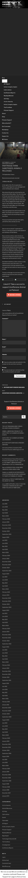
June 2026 (5, 507)
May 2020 (5, 729)
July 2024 (4, 577)
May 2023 (5, 619)
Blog (3, 77)
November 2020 (6, 710)
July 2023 (4, 613)
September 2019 (6, 753)
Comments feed (6, 863)
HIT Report (7, 84)
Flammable (5, 820)
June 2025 (5, 543)
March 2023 (5, 625)
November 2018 (6, 777)
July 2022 (4, 650)
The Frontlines (8, 107)
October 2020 (6, 714)
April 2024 (5, 586)
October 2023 (6, 604)
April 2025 (5, 549)
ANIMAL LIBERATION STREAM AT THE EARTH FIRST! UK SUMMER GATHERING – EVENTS (13, 433)
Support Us (5, 136)
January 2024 (5, 595)
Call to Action (7, 90)
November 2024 (6, 564)
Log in (3, 857)
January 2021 (5, 704)
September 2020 (6, 717)
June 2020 (5, 726)
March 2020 (5, 735)
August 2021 (5, 683)
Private (4, 367)
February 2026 (6, 519)
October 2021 (5, 677)
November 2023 (6, 601)
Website (4, 354)
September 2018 (6, 781)
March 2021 (5, 698)
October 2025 (6, 531)
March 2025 (5, 552)
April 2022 (5, 659)
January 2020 (5, 741)
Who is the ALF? (6, 123)
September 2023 (6, 607)
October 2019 (5, 750)
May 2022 (4, 656)
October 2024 (6, 567)
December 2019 (6, 744)
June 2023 (5, 616)
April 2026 (5, 513)
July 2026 (4, 503)
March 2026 (5, 516)
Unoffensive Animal (9, 3)
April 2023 (5, 622)
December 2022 (6, 634)
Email (4, 347)
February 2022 (6, 665)
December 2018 (6, 774)
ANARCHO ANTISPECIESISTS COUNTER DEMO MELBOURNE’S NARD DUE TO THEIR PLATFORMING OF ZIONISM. (13, 474)
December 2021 (6, 671)
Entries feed (5, 860)
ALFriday (6, 98)
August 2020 (5, 720)
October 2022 (6, 640)
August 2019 (5, 756)
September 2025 (6, 534)
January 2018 (5, 790)
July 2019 (4, 759)
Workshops (5, 129)
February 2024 (6, 592)
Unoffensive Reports (9, 93)
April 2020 (5, 732)
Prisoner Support (9, 110)
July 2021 (4, 686)
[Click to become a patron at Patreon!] (14, 297)
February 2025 (6, 555)
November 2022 (6, 637)
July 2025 (4, 540)
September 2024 (6, 570)
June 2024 (5, 580)
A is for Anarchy (8, 101)
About (4, 113)
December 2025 (6, 525)
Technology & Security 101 (9, 839)
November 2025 (6, 528)
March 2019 (5, 765)
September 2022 (6, 644)
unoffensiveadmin (8, 163)
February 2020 (6, 738)
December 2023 (6, 598)
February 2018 (6, 787)
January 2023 (5, 631)
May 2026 (5, 510)
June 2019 (5, 762)
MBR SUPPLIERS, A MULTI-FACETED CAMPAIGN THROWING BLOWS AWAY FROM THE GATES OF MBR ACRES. (13, 485)
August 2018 (5, 784)
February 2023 (6, 628)
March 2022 (5, 662)
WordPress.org (6, 866)
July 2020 (4, 723)
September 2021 (6, 680)
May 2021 (4, 692)
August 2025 (5, 537)
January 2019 (5, 771)
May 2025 (5, 546)
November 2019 (6, 747)
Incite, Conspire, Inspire (10, 87)
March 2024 (5, 589)
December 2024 (6, 561)
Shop (3, 116)
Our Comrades (6, 126)
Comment (5, 318)
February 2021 (6, 701)
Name (4, 339)
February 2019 (6, 768)
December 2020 (6, 707)
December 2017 (6, 793)
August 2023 (5, 610)
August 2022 (5, 647)
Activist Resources (7, 808)
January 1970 (5, 796)
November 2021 (6, 674)
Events (4, 817)
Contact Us (5, 133)
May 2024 (5, 583)
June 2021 (5, 689)
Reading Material (8, 95)
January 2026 (5, 522)
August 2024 (5, 573)
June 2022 (5, 653)
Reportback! (5, 835)
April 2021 (5, 695)
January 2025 (5, 558)
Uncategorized (6, 845)
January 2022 (5, 668)
